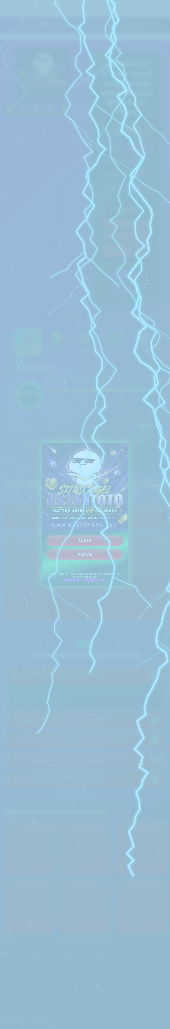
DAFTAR (85, 554)
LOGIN (85, 540)
